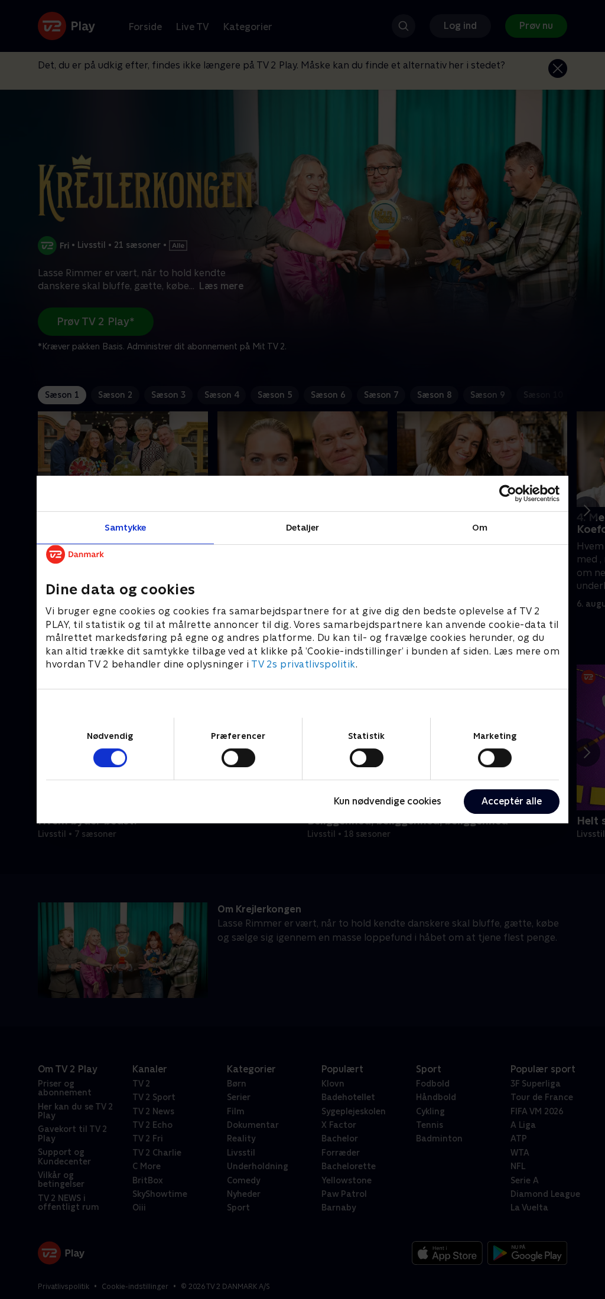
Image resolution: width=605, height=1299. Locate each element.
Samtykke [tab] (126, 527)
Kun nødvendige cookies (387, 801)
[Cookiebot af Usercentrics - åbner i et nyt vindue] (508, 493)
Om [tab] (479, 527)
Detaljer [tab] (303, 527)
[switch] (238, 757)
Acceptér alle (512, 801)
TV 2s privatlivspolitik (303, 664)
